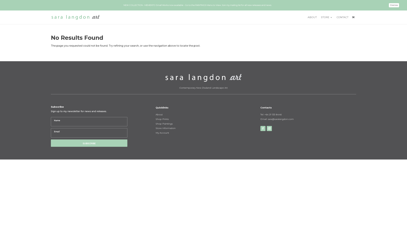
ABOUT (312, 17)
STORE (325, 17)
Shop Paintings (164, 123)
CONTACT (342, 17)
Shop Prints (162, 119)
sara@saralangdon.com (281, 119)
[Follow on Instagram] (269, 128)
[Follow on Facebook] (263, 128)
